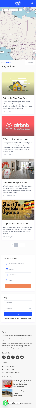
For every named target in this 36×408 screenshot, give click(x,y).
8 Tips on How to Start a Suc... (16, 139)
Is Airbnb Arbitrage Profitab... (15, 182)
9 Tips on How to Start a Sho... (16, 223)
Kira (20, 384)
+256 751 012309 (10, 369)
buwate (15, 384)
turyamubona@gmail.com (12, 372)
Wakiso (15, 393)
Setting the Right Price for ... (15, 98)
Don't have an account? (12, 318)
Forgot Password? (25, 318)
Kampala (24, 384)
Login (18, 314)
